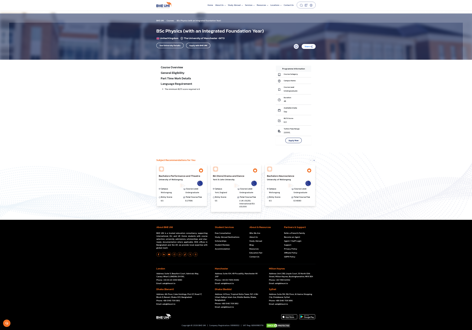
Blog (251, 244)
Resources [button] (261, 5)
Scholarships (220, 240)
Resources (254, 248)
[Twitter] (190, 254)
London (160, 268)
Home (210, 5)
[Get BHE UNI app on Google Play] (307, 317)
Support (287, 244)
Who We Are (254, 233)
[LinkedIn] (164, 254)
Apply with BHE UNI (198, 45)
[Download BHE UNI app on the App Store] (289, 317)
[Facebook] (158, 254)
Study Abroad (234, 5)
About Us (219, 5)
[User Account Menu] (311, 5)
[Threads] (195, 254)
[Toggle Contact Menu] (6, 323)
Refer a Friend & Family (294, 233)
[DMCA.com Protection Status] (278, 325)
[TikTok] (185, 254)
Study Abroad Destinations (227, 237)
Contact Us (289, 5)
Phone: (169, 279)
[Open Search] (301, 5)
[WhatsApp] (179, 254)
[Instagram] (174, 254)
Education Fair (255, 252)
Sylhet (272, 289)
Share (307, 46)
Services (249, 5)
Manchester (221, 268)
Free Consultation (223, 233)
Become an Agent (292, 237)
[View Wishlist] (306, 4)
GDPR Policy (289, 256)
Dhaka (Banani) (165, 289)
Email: (165, 283)
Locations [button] (275, 5)
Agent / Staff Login (292, 240)
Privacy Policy (290, 248)
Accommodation (222, 248)
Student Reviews (222, 244)
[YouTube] (169, 254)
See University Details (170, 45)
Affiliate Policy (290, 252)
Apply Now (293, 140)
